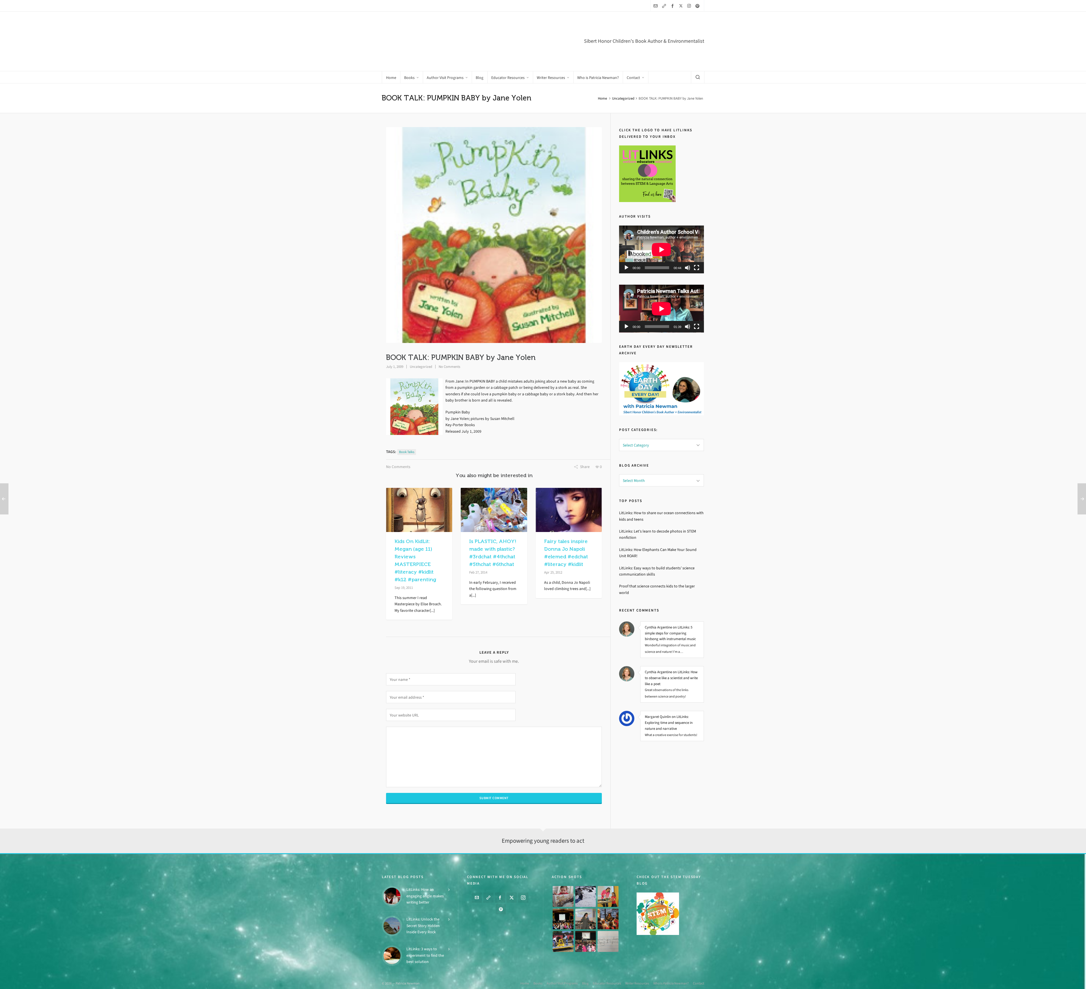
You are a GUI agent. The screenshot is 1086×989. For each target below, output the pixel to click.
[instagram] (690, 6)
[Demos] (608, 895)
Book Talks (406, 428)
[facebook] (673, 6)
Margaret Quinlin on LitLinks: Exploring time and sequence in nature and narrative (669, 698)
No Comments (449, 342)
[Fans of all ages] (563, 895)
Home (602, 74)
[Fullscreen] (696, 243)
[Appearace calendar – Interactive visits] (585, 940)
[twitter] (681, 6)
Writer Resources (637, 982)
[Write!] (585, 895)
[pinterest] (698, 6)
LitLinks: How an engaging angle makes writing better (425, 894)
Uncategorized (623, 74)
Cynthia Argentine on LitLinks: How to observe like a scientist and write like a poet (671, 653)
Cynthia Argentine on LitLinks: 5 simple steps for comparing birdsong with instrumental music (670, 609)
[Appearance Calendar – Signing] (608, 917)
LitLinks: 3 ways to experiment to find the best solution (425, 954)
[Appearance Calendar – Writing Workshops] (608, 940)
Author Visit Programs (562, 982)
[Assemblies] (563, 917)
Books (537, 982)
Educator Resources (607, 982)
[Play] (626, 243)
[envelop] (656, 6)
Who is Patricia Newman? (671, 982)
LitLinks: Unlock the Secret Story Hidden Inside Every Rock (423, 924)
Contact (698, 982)
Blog (585, 982)
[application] (661, 225)
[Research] (563, 940)
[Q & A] (585, 917)
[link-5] (665, 6)
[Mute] (687, 243)
